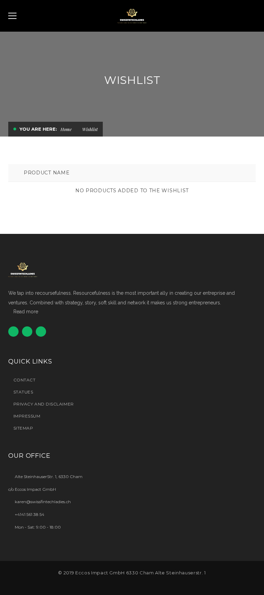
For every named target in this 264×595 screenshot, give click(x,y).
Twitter (13, 331)
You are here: (38, 129)
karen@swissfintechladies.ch (43, 501)
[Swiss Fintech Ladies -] (132, 16)
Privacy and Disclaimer (43, 404)
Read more (25, 311)
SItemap (23, 428)
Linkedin (41, 331)
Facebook (27, 331)
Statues (23, 391)
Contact (24, 379)
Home (66, 129)
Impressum (27, 416)
